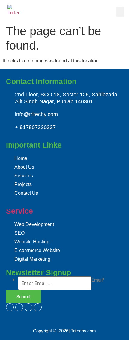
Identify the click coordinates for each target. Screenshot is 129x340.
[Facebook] (10, 307)
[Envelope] (38, 307)
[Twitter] (19, 307)
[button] (120, 12)
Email (98, 280)
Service (19, 211)
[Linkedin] (28, 307)
